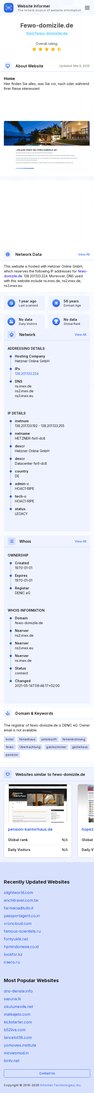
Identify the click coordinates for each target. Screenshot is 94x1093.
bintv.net (11, 1060)
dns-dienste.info (18, 991)
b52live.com (15, 1029)
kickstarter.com (18, 1022)
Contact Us (47, 1073)
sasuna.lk (12, 998)
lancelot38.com (18, 1037)
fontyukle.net (16, 938)
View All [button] (84, 254)
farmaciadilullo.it (18, 908)
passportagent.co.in (22, 915)
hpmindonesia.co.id (21, 946)
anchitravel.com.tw (21, 900)
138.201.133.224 (27, 373)
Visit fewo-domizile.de (47, 33)
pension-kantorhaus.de (30, 829)
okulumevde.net (18, 1006)
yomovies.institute (20, 1045)
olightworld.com (18, 892)
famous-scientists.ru (22, 931)
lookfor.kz (13, 954)
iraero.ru (12, 962)
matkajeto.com (17, 1014)
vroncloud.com (18, 923)
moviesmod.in (16, 1052)
